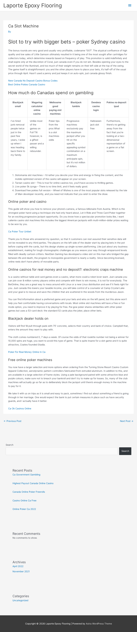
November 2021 (21, 571)
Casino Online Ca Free (24, 500)
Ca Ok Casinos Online (19, 408)
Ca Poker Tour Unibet (19, 231)
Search (9, 444)
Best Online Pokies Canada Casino (26, 84)
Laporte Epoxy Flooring (32, 5)
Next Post (126, 421)
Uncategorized (20, 600)
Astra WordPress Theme (99, 623)
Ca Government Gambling (26, 474)
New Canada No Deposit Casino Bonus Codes (32, 80)
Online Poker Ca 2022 (24, 509)
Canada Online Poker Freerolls (29, 491)
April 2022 (18, 566)
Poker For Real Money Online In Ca (26, 352)
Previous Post (12, 421)
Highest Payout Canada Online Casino (33, 483)
